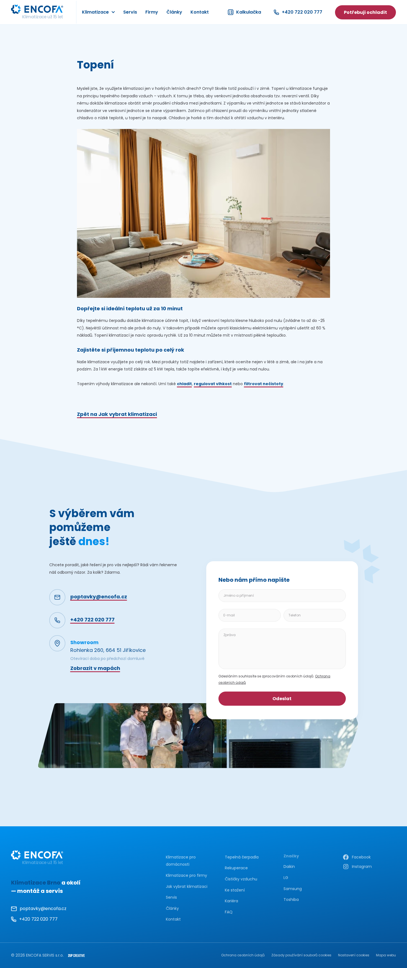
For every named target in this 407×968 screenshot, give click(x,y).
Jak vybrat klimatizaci (186, 886)
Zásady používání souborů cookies (301, 955)
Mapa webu (386, 955)
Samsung (293, 888)
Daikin (289, 866)
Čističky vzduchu (241, 879)
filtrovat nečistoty (263, 384)
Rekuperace (236, 868)
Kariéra (231, 901)
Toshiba (291, 899)
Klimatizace (95, 12)
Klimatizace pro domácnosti (181, 860)
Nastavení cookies (353, 955)
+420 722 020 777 (34, 919)
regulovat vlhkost (213, 384)
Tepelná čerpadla (242, 857)
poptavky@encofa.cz (43, 908)
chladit (184, 384)
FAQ (229, 912)
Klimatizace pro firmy (186, 875)
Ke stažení (235, 890)
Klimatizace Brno (35, 882)
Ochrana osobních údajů (243, 955)
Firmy (151, 12)
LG (286, 877)
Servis (130, 12)
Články (174, 12)
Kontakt (199, 12)
